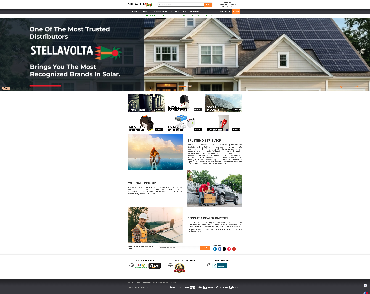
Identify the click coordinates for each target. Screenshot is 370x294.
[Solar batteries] (185, 123)
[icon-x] (224, 249)
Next (356, 86)
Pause (6, 88)
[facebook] (219, 249)
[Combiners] (223, 123)
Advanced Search (146, 282)
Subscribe (205, 247)
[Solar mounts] (223, 103)
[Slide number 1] (185, 54)
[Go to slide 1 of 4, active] (183, 86)
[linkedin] (215, 249)
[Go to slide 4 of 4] (190, 86)
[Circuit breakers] (146, 123)
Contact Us (173, 282)
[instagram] (229, 249)
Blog (154, 282)
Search (208, 4)
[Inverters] (146, 103)
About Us (130, 282)
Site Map (137, 282)
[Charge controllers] (185, 103)
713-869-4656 (227, 2)
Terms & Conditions (163, 282)
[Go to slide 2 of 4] (187, 86)
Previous (341, 86)
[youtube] (234, 249)
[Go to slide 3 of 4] (189, 86)
